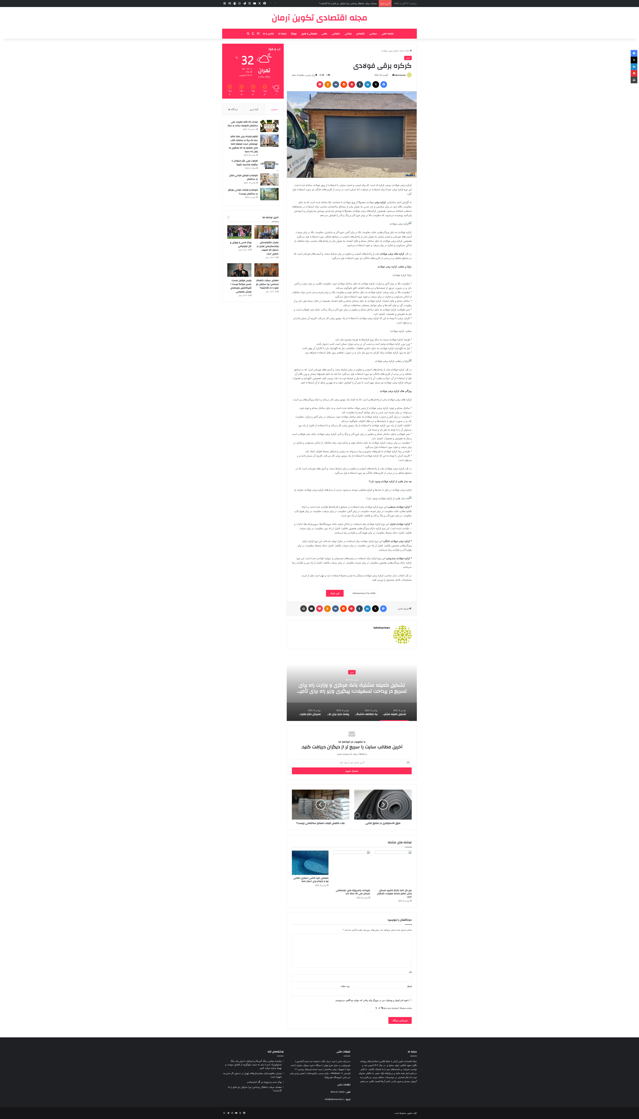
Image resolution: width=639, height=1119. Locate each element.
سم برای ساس (343, 1061)
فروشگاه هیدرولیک (332, 1077)
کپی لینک (334, 593)
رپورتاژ (294, 33)
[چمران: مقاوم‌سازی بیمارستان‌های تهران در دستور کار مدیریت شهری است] (266, 232)
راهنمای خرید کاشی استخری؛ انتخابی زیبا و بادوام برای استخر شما (310, 879)
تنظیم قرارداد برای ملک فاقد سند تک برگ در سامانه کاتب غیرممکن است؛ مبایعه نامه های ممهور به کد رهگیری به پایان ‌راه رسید (243, 144)
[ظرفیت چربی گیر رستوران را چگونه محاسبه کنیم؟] (269, 165)
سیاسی (373, 33)
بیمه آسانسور (302, 1061)
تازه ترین (254, 109)
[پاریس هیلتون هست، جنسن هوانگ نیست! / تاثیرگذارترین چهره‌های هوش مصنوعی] (239, 270)
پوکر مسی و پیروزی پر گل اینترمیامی (240, 244)
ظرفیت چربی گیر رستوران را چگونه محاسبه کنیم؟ (245, 163)
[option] (352, 687)
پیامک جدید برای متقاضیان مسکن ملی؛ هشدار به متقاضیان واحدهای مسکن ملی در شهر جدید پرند (352, 687)
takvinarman (400, 75)
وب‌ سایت (345, 986)
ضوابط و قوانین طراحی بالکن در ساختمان (243, 177)
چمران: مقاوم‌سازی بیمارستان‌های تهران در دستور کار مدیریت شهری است (268, 248)
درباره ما (282, 33)
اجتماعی (336, 33)
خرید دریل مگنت (328, 1061)
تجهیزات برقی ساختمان (334, 1069)
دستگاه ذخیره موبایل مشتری (309, 1065)
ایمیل (409, 986)
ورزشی (348, 33)
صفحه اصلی (388, 33)
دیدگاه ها (233, 109)
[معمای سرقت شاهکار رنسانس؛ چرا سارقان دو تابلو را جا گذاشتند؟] (266, 270)
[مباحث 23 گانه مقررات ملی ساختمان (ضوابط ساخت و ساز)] (269, 126)
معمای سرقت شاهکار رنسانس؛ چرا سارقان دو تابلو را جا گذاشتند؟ (267, 284)
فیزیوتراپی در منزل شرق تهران (337, 1065)
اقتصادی (360, 33)
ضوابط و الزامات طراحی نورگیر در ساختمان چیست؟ (243, 192)
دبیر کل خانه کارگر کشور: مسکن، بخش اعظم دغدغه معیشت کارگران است (394, 893)
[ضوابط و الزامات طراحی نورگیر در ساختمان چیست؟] (269, 194)
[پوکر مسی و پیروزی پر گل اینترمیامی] (239, 232)
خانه (407, 50)
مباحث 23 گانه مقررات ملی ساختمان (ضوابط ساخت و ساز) (243, 124)
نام (410, 971)
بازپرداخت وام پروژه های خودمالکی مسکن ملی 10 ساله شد (353, 892)
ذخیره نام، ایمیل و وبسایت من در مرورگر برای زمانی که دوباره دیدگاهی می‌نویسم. (372, 1000)
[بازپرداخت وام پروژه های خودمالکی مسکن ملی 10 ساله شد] (351, 869)
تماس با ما (268, 33)
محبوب (274, 109)
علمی (324, 33)
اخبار (402, 50)
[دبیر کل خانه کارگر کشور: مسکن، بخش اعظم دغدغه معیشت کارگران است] (393, 869)
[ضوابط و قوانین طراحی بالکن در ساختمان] (269, 179)
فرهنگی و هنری (309, 33)
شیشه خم (314, 1061)
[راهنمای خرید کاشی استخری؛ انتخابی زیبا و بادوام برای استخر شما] (310, 863)
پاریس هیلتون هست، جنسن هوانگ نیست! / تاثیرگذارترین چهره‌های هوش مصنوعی (240, 286)
